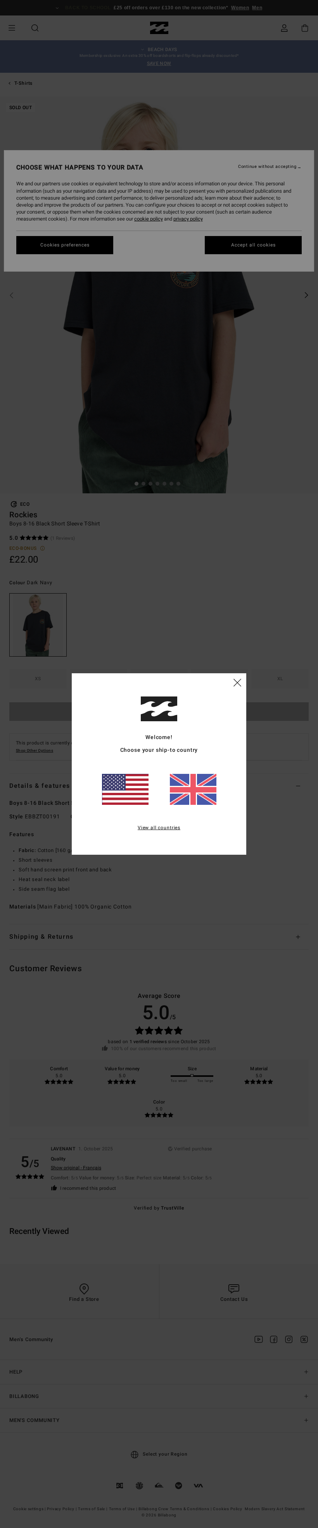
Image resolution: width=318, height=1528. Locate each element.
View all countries (159, 827)
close (237, 682)
